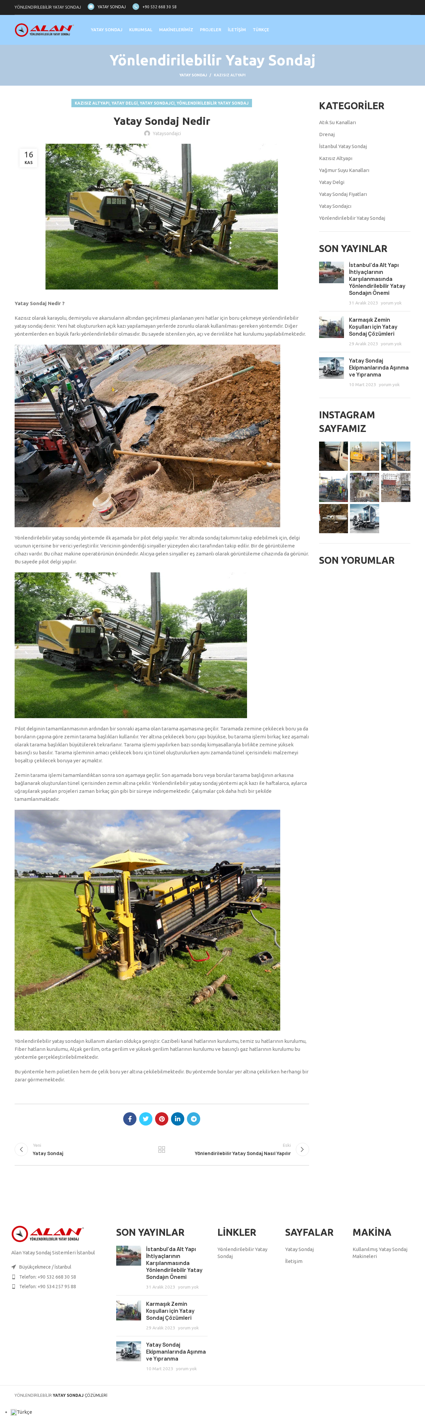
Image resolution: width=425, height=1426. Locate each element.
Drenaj (327, 134)
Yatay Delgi (125, 103)
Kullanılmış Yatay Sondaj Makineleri (380, 1252)
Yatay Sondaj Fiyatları (343, 194)
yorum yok (391, 302)
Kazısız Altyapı (230, 75)
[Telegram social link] (193, 1119)
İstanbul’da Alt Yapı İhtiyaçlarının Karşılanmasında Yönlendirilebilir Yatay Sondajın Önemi (377, 279)
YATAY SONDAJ (112, 7)
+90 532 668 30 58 (159, 7)
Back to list (161, 1149)
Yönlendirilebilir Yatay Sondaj (213, 103)
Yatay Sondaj (193, 75)
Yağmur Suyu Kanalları (344, 170)
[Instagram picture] (333, 456)
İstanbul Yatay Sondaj (343, 146)
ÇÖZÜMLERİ (80, 1395)
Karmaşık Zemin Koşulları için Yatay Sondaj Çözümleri (373, 326)
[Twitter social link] (145, 1119)
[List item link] (60, 1277)
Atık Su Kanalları (337, 122)
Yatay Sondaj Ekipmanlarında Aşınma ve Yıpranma (379, 367)
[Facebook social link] (129, 1119)
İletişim (293, 1261)
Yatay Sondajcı (157, 103)
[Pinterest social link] (161, 1119)
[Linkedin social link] (177, 1119)
